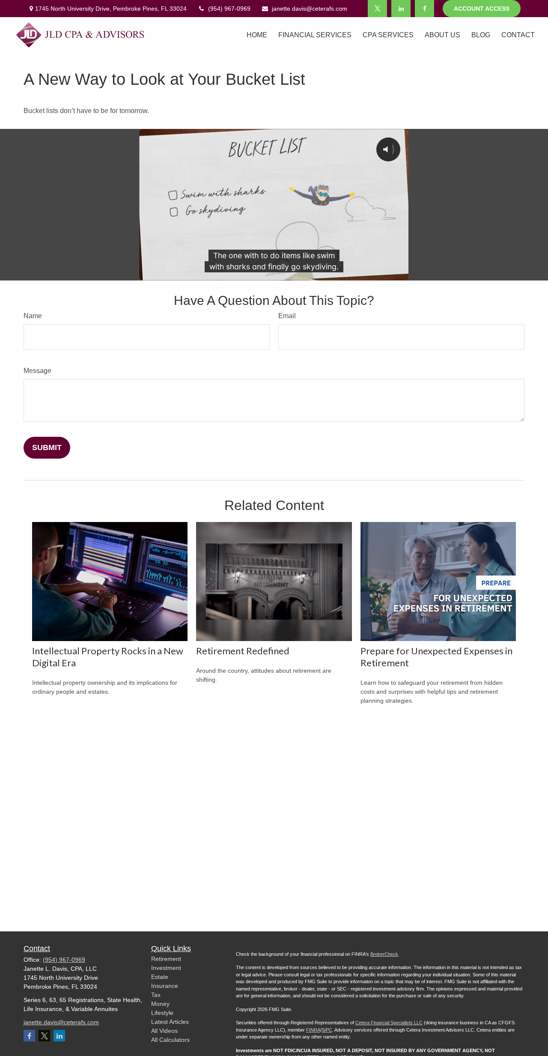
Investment (166, 967)
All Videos (164, 1030)
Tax (156, 994)
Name (33, 315)
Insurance (164, 985)
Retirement (166, 958)
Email (287, 315)
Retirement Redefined (242, 650)
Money (160, 1003)
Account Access (481, 8)
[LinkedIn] (401, 8)
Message (37, 370)
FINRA (313, 1029)
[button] (257, 34)
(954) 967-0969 (229, 8)
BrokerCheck (384, 954)
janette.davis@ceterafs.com (309, 8)
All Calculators (170, 1039)
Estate (159, 976)
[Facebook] (424, 8)
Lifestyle (162, 1012)
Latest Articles (170, 1021)
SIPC (327, 1029)
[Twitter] (377, 8)
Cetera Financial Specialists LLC (389, 1022)
